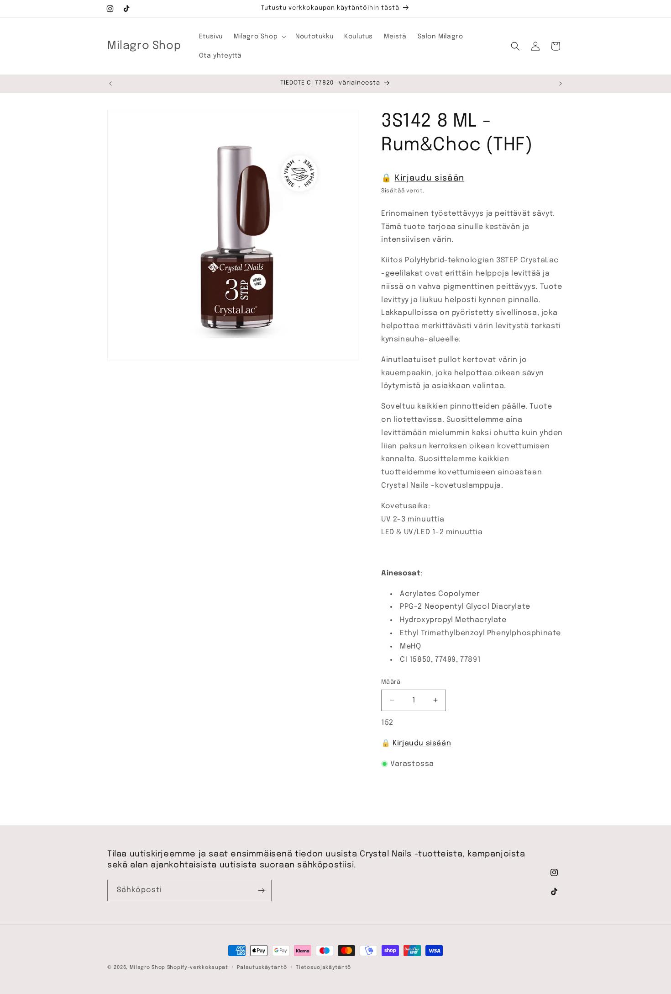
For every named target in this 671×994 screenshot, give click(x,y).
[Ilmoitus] (560, 83)
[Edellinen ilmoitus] (110, 83)
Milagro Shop (147, 967)
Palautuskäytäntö (262, 967)
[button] (259, 36)
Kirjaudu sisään (430, 178)
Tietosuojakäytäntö (323, 967)
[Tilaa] (261, 890)
